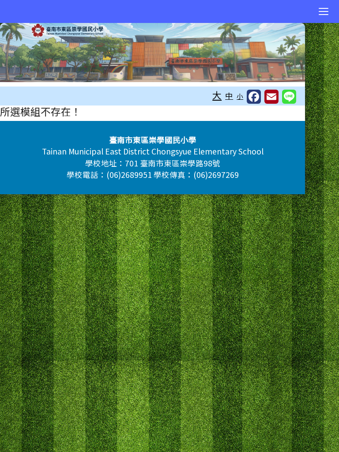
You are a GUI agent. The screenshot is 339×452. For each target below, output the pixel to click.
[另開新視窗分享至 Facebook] (254, 97)
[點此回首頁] (152, 52)
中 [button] (229, 95)
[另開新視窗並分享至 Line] (289, 97)
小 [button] (240, 96)
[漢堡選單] (323, 11)
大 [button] (217, 95)
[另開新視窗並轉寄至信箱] (271, 97)
